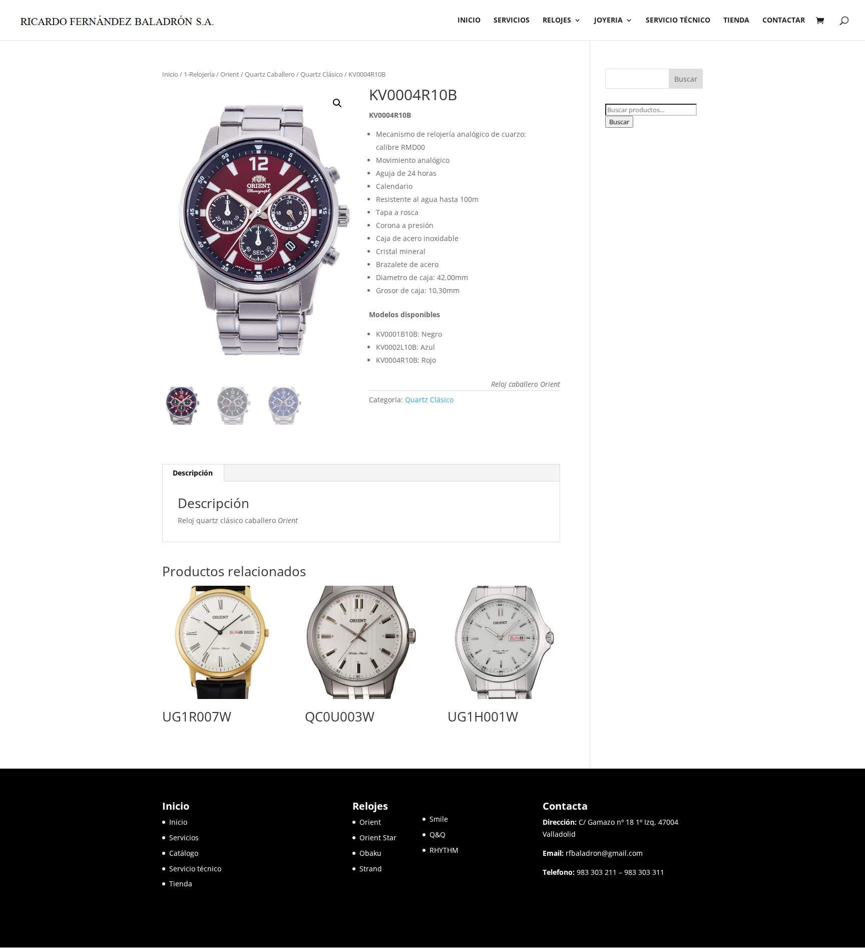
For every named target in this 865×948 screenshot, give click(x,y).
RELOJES (557, 21)
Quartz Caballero (270, 74)
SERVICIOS (512, 21)
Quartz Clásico (321, 74)
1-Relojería (199, 74)
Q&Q (437, 834)
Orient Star (390, 837)
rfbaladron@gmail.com (604, 853)
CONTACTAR (783, 21)
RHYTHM (444, 850)
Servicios (184, 837)
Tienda (180, 883)
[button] (337, 103)
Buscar (619, 121)
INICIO (469, 21)
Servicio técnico (195, 868)
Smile (438, 819)
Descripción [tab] (193, 473)
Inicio (170, 74)
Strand (370, 868)
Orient (229, 74)
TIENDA (736, 21)
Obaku (370, 853)
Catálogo (183, 853)
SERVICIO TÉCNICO (678, 21)
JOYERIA (608, 21)
